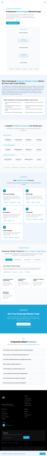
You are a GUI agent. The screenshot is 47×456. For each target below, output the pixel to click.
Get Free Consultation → (23, 324)
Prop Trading (26, 401)
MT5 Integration (5, 413)
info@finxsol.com (9, 425)
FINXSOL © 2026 (4, 442)
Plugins (25, 416)
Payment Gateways (5, 416)
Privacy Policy (10, 442)
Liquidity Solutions (27, 405)
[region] (23, 453)
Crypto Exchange (27, 403)
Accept (42, 453)
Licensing (3, 411)
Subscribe (26, 437)
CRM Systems (4, 415)
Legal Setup (26, 411)
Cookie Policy (23, 453)
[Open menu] (45, 2)
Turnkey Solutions (27, 398)
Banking (25, 413)
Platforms (3, 418)
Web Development (27, 415)
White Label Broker (28, 400)
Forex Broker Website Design (11, 266)
